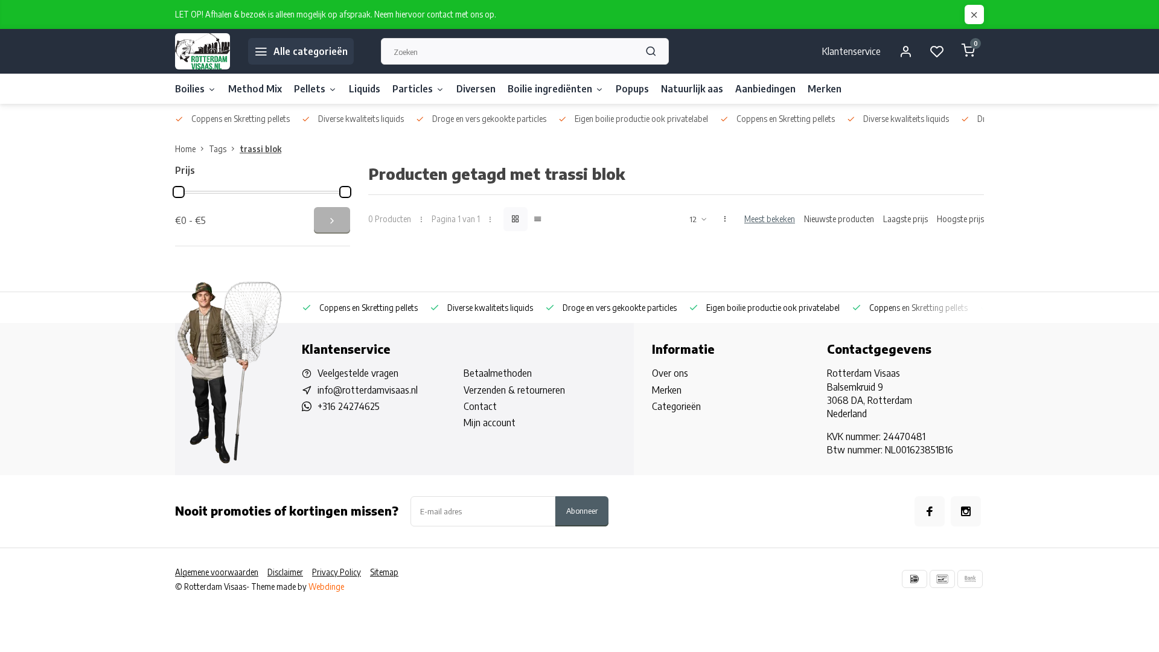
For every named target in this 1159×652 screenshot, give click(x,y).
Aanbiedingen (765, 89)
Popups (632, 89)
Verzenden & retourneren (514, 390)
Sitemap (384, 572)
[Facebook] (930, 511)
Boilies (190, 89)
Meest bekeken (769, 219)
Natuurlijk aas (692, 89)
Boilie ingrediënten (550, 89)
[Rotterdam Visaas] (202, 51)
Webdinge (326, 586)
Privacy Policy (336, 572)
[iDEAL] (914, 579)
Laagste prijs (905, 219)
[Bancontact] (942, 579)
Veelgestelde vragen (358, 373)
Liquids (364, 89)
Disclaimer (285, 572)
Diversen (476, 89)
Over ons (670, 373)
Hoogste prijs (960, 219)
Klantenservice (851, 51)
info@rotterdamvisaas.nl (368, 390)
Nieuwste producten (839, 219)
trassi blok (260, 149)
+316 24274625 (349, 406)
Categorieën (676, 406)
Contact (480, 406)
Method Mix (255, 89)
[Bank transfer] (970, 579)
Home (185, 149)
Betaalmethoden (498, 373)
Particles (412, 89)
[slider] (179, 192)
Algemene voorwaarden (216, 572)
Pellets (309, 89)
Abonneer (582, 510)
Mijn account (490, 423)
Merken (824, 89)
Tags (217, 149)
